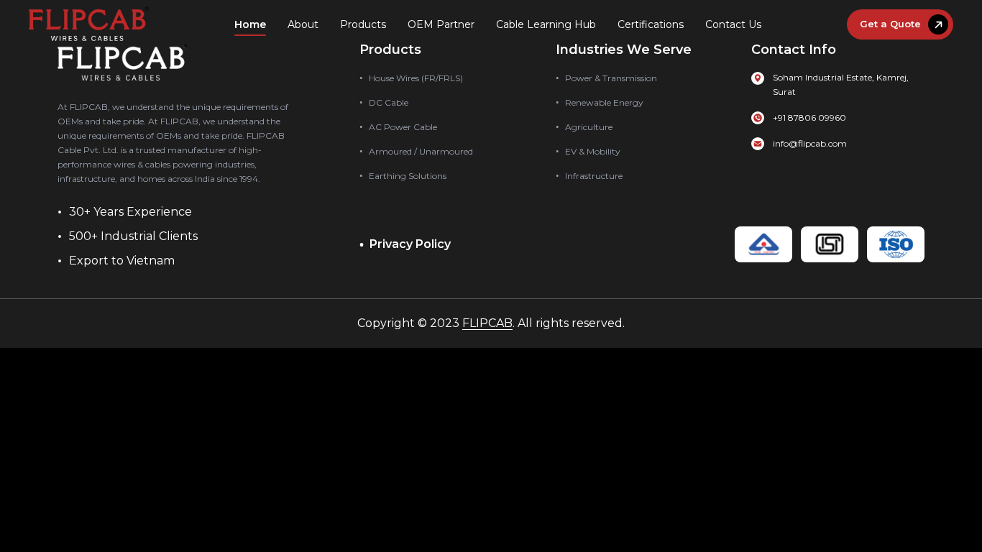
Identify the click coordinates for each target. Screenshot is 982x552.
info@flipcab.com (810, 143)
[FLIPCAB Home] (89, 24)
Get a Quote (890, 23)
